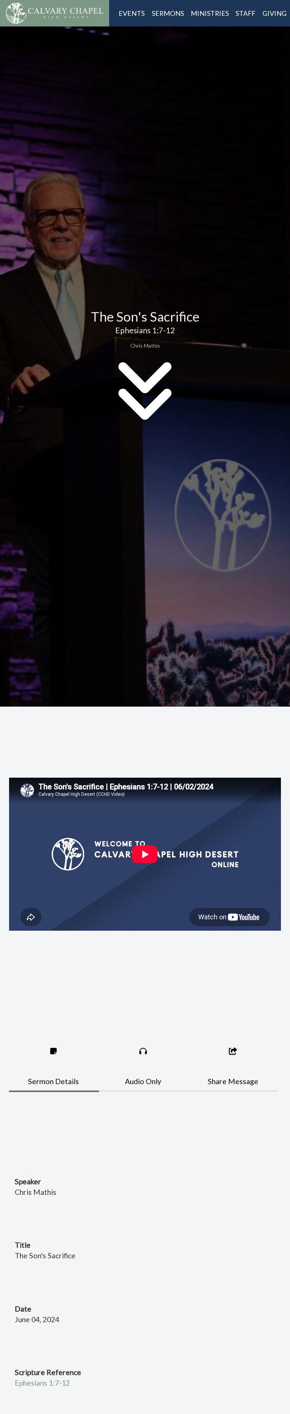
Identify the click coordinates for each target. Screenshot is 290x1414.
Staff (245, 13)
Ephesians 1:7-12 (42, 1382)
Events (132, 13)
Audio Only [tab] (143, 1081)
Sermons (168, 13)
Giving (274, 13)
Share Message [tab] (233, 1081)
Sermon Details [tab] (53, 1081)
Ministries (210, 13)
